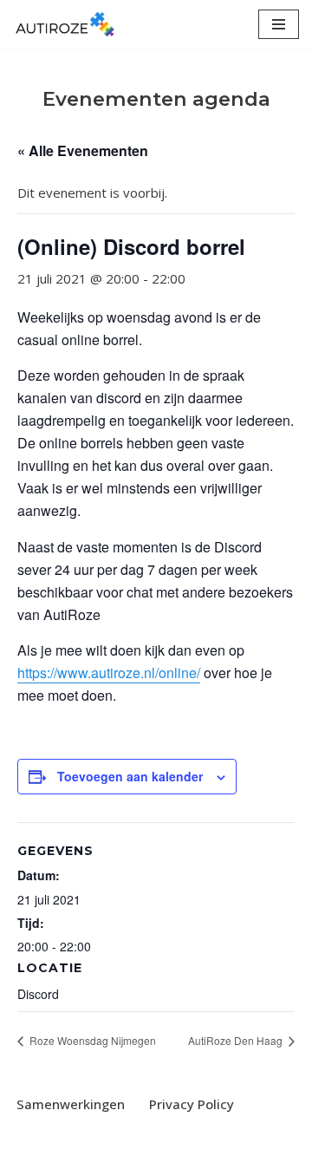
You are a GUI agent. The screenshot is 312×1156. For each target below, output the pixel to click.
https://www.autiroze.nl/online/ (108, 672)
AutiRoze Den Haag (236, 1040)
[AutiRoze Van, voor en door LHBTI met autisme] (65, 24)
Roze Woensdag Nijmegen (91, 1040)
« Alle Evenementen (82, 150)
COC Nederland (211, 1138)
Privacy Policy (191, 1104)
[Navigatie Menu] (278, 24)
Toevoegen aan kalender (130, 776)
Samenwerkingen (70, 1104)
